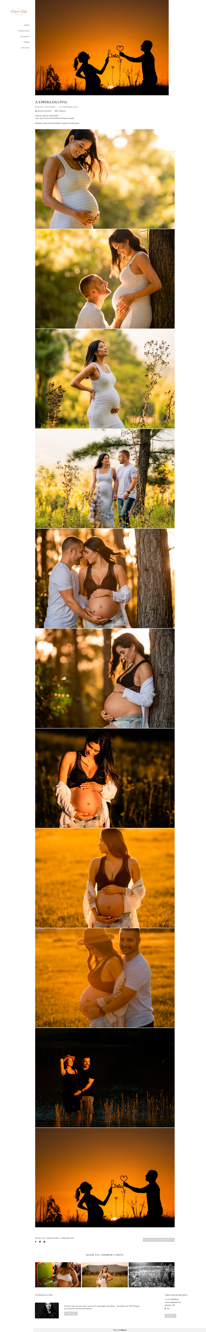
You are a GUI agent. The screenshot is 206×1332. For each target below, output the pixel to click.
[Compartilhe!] (105, 225)
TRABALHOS (24, 31)
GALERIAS (25, 36)
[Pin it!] (113, 225)
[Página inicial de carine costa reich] (16, 12)
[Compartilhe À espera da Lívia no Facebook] (36, 1242)
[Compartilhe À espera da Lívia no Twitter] (40, 1242)
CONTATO (25, 48)
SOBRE (26, 42)
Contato (170, 1316)
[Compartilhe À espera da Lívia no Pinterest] (45, 1242)
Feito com (119, 1330)
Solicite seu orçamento (158, 1240)
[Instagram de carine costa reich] (168, 1309)
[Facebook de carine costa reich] (165, 1309)
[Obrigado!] (97, 225)
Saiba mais (71, 1313)
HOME (27, 25)
